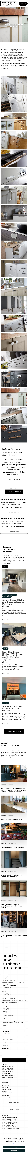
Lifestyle (3, 784)
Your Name (5, 1025)
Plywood (6, 703)
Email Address (5, 1031)
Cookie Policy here (12, 1143)
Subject (4, 1043)
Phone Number (6, 1037)
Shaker (8, 597)
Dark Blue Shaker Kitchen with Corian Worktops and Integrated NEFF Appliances (12, 656)
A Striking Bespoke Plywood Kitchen (12, 707)
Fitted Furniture (8, 595)
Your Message (5, 1048)
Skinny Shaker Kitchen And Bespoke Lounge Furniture (13, 602)
